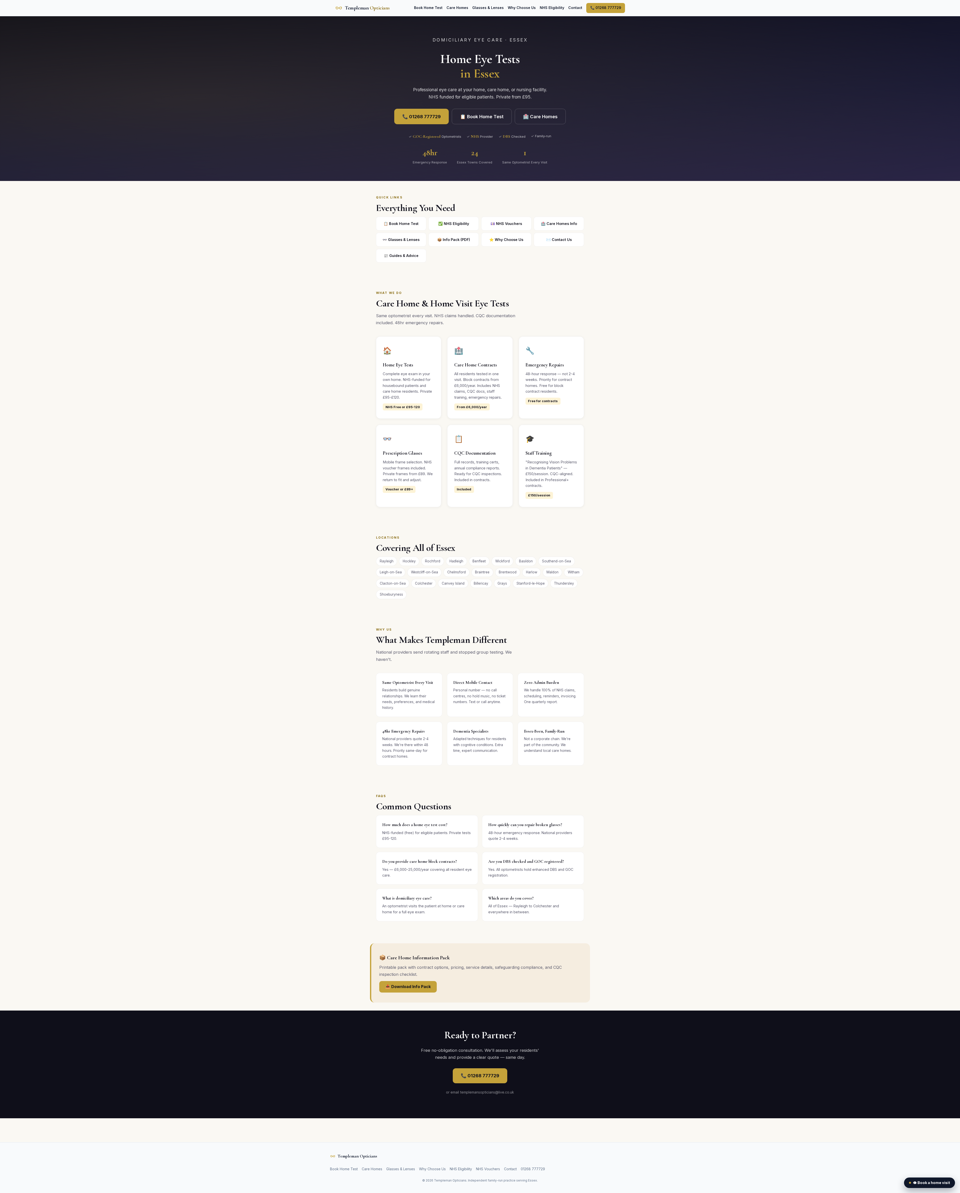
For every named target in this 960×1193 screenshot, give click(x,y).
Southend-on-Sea (556, 561)
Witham (574, 572)
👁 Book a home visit (931, 1183)
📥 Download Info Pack (408, 986)
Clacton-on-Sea (393, 583)
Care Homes (457, 8)
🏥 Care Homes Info (559, 223)
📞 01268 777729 (605, 8)
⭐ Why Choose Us (506, 239)
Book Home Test (428, 8)
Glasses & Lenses (488, 8)
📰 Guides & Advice (401, 255)
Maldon (552, 572)
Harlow (531, 572)
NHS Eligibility (552, 8)
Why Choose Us (522, 8)
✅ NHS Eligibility (453, 223)
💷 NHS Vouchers (506, 223)
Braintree (482, 572)
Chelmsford (456, 572)
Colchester (423, 583)
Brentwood (507, 572)
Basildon (526, 561)
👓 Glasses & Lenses (401, 239)
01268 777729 (533, 1169)
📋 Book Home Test (482, 116)
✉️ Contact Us (559, 239)
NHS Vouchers (488, 1169)
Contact (575, 8)
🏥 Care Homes (540, 116)
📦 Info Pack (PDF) (453, 239)
